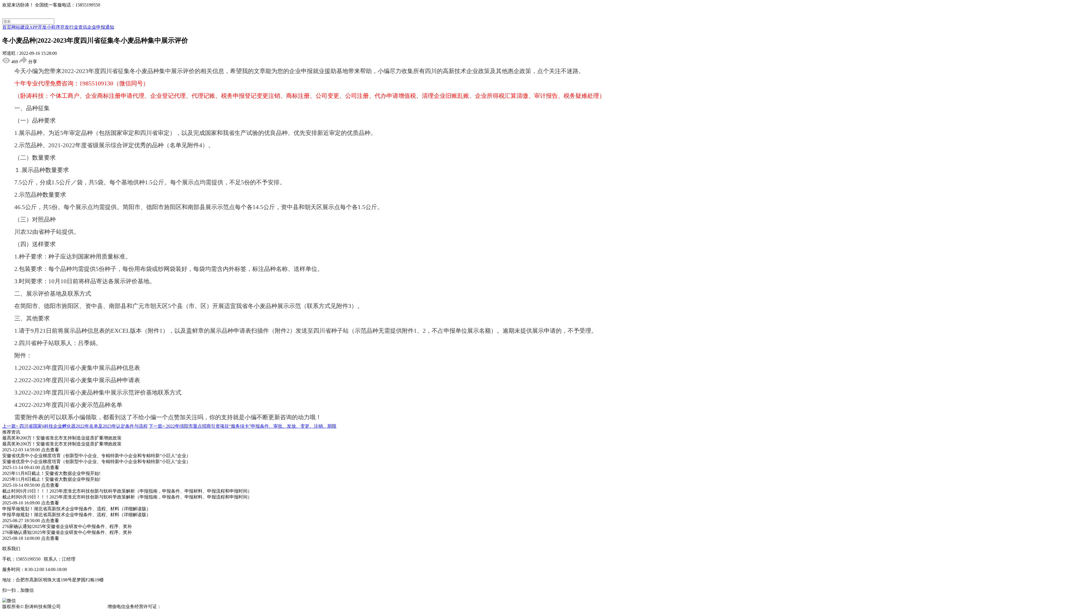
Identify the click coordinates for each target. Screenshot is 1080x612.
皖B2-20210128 (177, 606)
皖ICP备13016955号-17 (84, 606)
